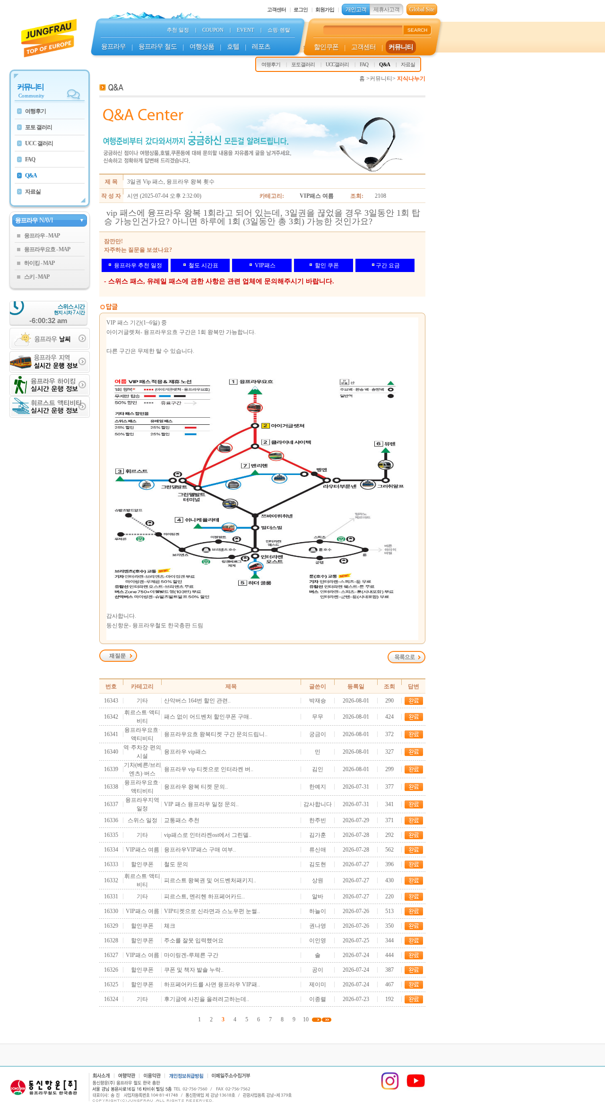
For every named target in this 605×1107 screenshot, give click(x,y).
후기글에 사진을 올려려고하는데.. (206, 999)
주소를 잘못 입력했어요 (194, 940)
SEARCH (417, 30)
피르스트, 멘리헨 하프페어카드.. (204, 896)
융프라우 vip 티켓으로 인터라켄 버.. (208, 769)
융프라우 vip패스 (185, 751)
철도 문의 (176, 864)
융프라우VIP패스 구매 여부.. (200, 849)
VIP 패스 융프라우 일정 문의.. (201, 804)
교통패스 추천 (181, 820)
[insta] (389, 1088)
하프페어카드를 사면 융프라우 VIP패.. (212, 984)
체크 (169, 925)
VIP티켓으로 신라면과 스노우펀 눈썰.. (212, 911)
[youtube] (415, 1088)
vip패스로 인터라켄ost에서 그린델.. (207, 835)
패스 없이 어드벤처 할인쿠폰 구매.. (208, 716)
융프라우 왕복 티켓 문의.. (196, 786)
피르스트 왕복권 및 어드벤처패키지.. (210, 880)
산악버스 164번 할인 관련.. (197, 700)
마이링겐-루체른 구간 (191, 955)
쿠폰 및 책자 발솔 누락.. (194, 969)
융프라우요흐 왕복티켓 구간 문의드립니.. (216, 734)
